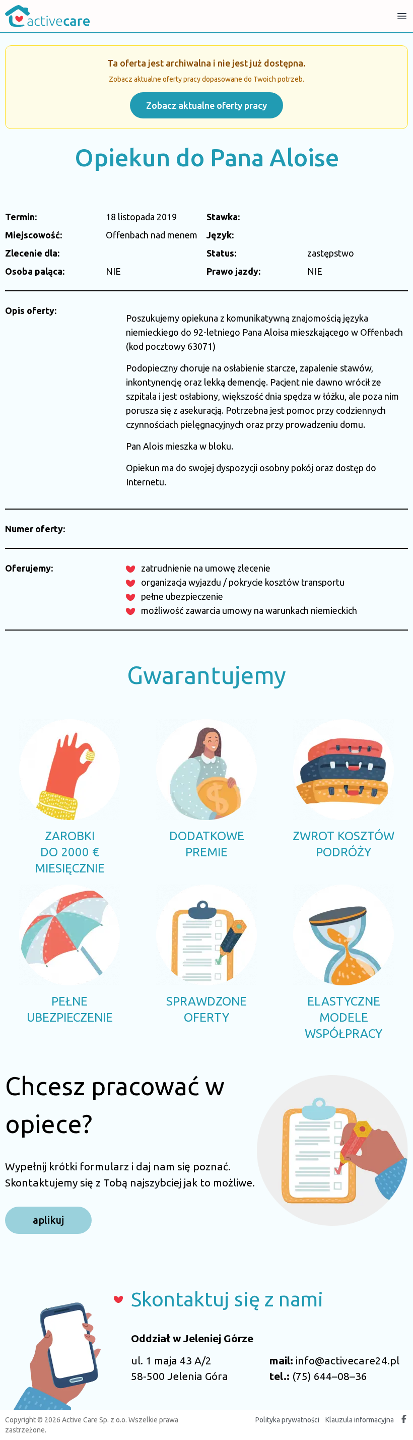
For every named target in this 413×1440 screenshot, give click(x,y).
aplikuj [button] (48, 1220)
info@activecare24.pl (347, 1360)
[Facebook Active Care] (404, 1420)
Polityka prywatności (287, 1420)
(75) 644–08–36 (329, 1376)
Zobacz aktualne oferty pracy (206, 105)
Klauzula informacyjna (359, 1420)
